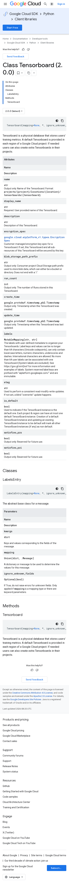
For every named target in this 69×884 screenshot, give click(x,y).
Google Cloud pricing (13, 730)
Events (6, 827)
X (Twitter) (8, 832)
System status (10, 771)
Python (48, 14)
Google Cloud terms (55, 855)
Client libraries (26, 19)
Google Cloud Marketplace (16, 735)
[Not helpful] (28, 49)
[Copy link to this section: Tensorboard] (25, 615)
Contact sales (10, 741)
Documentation (20, 38)
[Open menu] (5, 4)
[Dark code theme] (57, 120)
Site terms (36, 855)
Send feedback (15, 56)
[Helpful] (23, 49)
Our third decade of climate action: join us (26, 860)
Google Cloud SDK (23, 14)
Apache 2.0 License (42, 696)
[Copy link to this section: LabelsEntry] (24, 480)
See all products (11, 725)
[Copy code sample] (62, 120)
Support (7, 761)
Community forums (13, 755)
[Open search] (45, 4)
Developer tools (40, 38)
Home (6, 38)
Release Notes (10, 766)
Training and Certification (16, 807)
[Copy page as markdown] (29, 73)
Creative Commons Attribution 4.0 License (32, 693)
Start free (12, 27)
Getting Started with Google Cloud (20, 791)
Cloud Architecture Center (16, 802)
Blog (5, 822)
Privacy (24, 855)
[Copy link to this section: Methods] (23, 606)
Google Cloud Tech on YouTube (19, 843)
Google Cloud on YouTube (16, 838)
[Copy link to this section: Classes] (21, 471)
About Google (10, 855)
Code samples (10, 796)
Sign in (61, 4)
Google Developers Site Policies (25, 699)
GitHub (6, 786)
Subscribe (56, 868)
